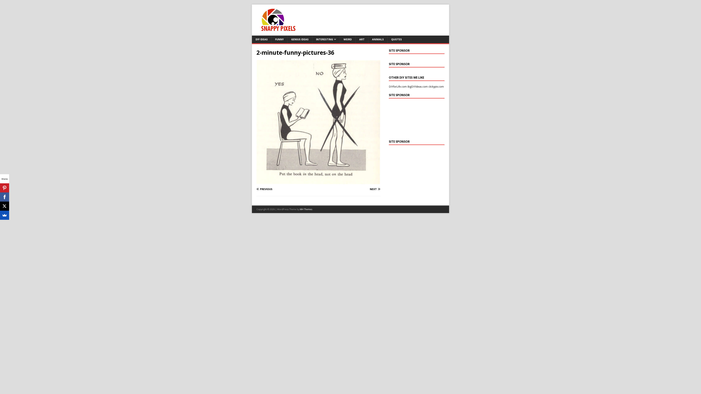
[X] (4, 206)
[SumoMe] (4, 215)
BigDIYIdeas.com (417, 86)
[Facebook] (4, 197)
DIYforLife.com (398, 86)
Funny (279, 39)
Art (362, 39)
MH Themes (306, 209)
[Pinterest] (4, 187)
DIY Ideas (262, 39)
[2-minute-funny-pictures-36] (318, 182)
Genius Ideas (300, 39)
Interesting (324, 39)
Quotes (396, 39)
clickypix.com (436, 86)
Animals (378, 39)
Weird (348, 39)
